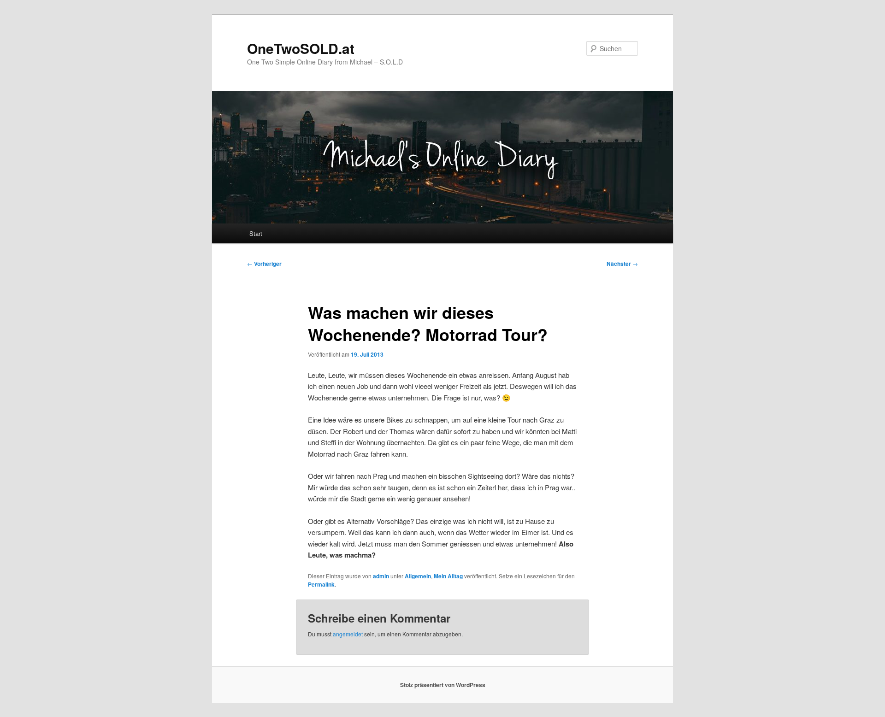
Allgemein (418, 576)
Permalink (321, 584)
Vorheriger (264, 263)
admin (381, 576)
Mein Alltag (448, 576)
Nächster (622, 263)
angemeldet (348, 634)
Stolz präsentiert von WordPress (442, 685)
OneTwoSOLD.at (300, 48)
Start (255, 233)
